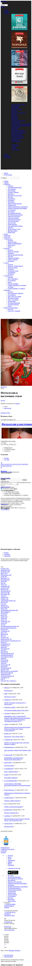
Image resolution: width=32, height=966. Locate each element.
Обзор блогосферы (13, 258)
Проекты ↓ (7, 184)
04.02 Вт (9, 466)
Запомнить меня (7, 489)
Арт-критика (15, 106)
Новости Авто (12, 242)
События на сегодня (14, 868)
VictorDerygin (8, 739)
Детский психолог (13, 304)
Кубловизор (15, 116)
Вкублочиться (8, 956)
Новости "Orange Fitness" (15, 266)
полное (6, 458)
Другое (3, 400)
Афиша (6, 182)
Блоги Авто (11, 245)
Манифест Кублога (14, 950)
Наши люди (11, 232)
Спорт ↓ (6, 263)
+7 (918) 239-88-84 (9, 904)
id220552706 (8, 810)
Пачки (10, 247)
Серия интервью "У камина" (16, 288)
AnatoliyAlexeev (9, 797)
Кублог (6, 552)
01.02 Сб (20, 464)
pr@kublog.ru (8, 922)
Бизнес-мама (11, 301)
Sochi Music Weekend (10, 777)
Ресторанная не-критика (18, 132)
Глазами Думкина (16, 109)
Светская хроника (16, 135)
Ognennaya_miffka (9, 707)
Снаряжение (11, 272)
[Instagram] (6, 925)
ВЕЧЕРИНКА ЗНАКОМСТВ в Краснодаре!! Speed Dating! (13, 758)
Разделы (10, 855)
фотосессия (7, 408)
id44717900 (7, 762)
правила (6, 907)
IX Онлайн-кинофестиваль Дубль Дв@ (16, 710)
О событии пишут (9, 449)
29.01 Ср (3, 464)
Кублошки (14, 117)
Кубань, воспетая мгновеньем (13, 806)
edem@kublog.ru (9, 906)
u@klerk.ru (7, 914)
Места (10, 863)
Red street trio (8, 690)
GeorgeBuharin (8, 768)
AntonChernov (8, 823)
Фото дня (7, 237)
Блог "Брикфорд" (13, 279)
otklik (5, 693)
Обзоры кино (15, 122)
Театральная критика (17, 136)
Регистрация (8, 175)
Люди (9, 858)
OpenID (3, 480)
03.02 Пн (3, 466)
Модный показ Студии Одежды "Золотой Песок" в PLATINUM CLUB (17, 819)
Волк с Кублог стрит (14, 229)
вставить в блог (5, 413)
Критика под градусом (18, 112)
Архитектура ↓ (8, 275)
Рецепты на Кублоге (17, 133)
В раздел (10, 186)
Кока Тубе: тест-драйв (14, 296)
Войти (24, 480)
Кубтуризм (14, 119)
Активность (11, 860)
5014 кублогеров (9, 930)
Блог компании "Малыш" (15, 293)
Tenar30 (17, 403)
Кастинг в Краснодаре (11, 813)
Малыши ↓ (7, 290)
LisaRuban (7, 816)
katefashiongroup (9, 747)
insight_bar (7, 733)
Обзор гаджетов (13, 259)
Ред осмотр (14, 128)
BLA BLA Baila (9, 765)
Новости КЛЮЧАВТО (15, 243)
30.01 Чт (9, 464)
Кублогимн (7, 926)
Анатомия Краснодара (18, 104)
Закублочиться (8, 955)
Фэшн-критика (15, 141)
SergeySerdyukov (9, 790)
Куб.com (13, 114)
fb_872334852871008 (10, 780)
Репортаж (11, 253)
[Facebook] (4, 925)
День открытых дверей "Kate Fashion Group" (17, 750)
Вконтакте (7, 556)
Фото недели (15, 140)
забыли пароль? (5, 487)
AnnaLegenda (8, 755)
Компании (7, 235)
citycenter (7, 713)
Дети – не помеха (13, 299)
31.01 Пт (14, 464)
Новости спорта (13, 267)
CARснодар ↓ (8, 239)
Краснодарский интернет (15, 255)
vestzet (6, 724)
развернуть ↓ (4, 504)
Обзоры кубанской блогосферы (20, 125)
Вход (15, 489)
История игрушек (13, 298)
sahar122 (6, 687)
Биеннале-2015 (8, 826)
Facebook (7, 554)
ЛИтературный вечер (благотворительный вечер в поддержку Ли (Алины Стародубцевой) (17, 729)
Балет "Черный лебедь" (11, 771)
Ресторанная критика (17, 130)
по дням (6, 459)
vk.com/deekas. (5, 509)
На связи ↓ (7, 248)
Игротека (14, 111)
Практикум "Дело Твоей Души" (14, 736)
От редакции (15, 127)
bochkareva (7, 699)
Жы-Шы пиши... (13, 231)
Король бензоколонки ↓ (11, 307)
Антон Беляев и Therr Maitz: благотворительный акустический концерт (17, 784)
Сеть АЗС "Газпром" (14, 311)
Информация (8, 448)
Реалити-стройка (13, 283)
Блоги (6, 234)
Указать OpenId (5, 478)
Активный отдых (13, 271)
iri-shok (6, 774)
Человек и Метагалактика (12, 800)
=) (5, 944)
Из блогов (11, 261)
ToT (5, 803)
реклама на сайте (9, 915)
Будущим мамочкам (14, 303)
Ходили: (4, 387)
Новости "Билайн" (13, 251)
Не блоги (10, 875)
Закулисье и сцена (9, 696)
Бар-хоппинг (15, 108)
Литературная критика (18, 120)
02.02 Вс (25, 464)
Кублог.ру (4, 1)
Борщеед (10, 227)
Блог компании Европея (15, 226)
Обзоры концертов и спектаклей (21, 124)
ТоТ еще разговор (16, 138)
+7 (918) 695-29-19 (9, 912)
